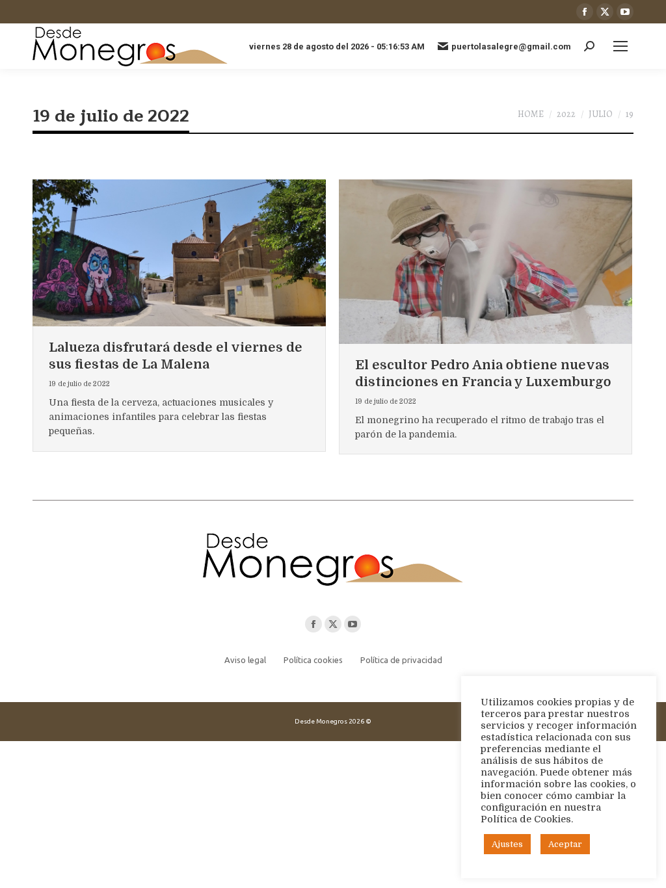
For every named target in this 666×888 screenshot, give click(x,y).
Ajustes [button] (507, 844)
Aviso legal (245, 659)
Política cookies (313, 659)
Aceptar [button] (565, 844)
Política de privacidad (401, 659)
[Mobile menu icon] (620, 46)
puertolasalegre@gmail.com (511, 46)
